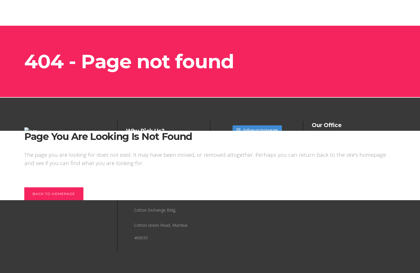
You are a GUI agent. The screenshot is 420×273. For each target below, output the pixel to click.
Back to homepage (54, 194)
